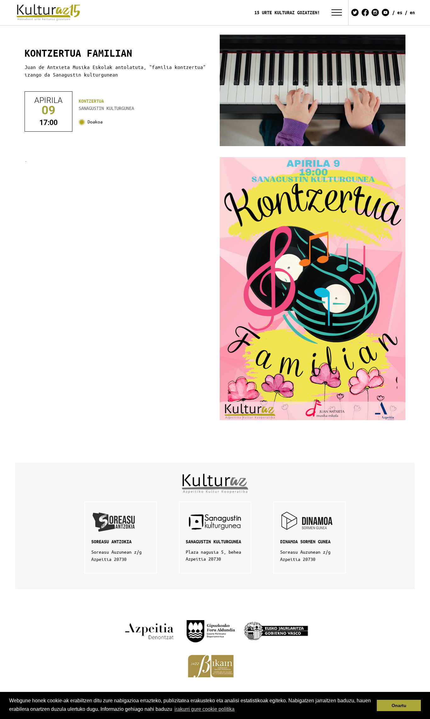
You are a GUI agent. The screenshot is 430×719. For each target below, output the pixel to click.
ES (399, 12)
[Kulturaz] (49, 12)
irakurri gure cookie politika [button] (204, 709)
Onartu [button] (399, 705)
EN (412, 12)
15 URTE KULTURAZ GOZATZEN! (287, 12)
